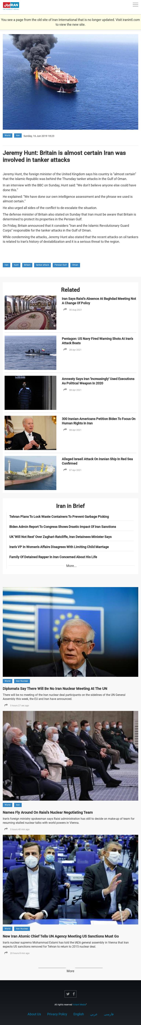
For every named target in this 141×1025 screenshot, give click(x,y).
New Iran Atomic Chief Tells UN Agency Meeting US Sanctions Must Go (61, 936)
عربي (94, 1014)
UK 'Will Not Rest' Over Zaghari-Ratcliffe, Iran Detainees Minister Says (60, 537)
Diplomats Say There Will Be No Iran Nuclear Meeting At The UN (55, 688)
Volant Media (79, 1004)
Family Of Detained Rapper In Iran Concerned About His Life (53, 557)
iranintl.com (131, 20)
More (70, 971)
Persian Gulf (61, 265)
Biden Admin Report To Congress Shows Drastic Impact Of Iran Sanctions (62, 527)
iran (6, 265)
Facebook (73, 994)
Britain (27, 265)
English (78, 1014)
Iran (18, 135)
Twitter (68, 994)
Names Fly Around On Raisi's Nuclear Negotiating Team (48, 812)
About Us (34, 1014)
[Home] (13, 7)
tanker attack (42, 265)
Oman (75, 265)
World (7, 135)
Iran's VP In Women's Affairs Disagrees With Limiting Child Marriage (59, 547)
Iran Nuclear (22, 681)
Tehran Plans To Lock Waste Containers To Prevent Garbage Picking (59, 516)
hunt (16, 265)
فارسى (109, 1014)
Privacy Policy (57, 1014)
